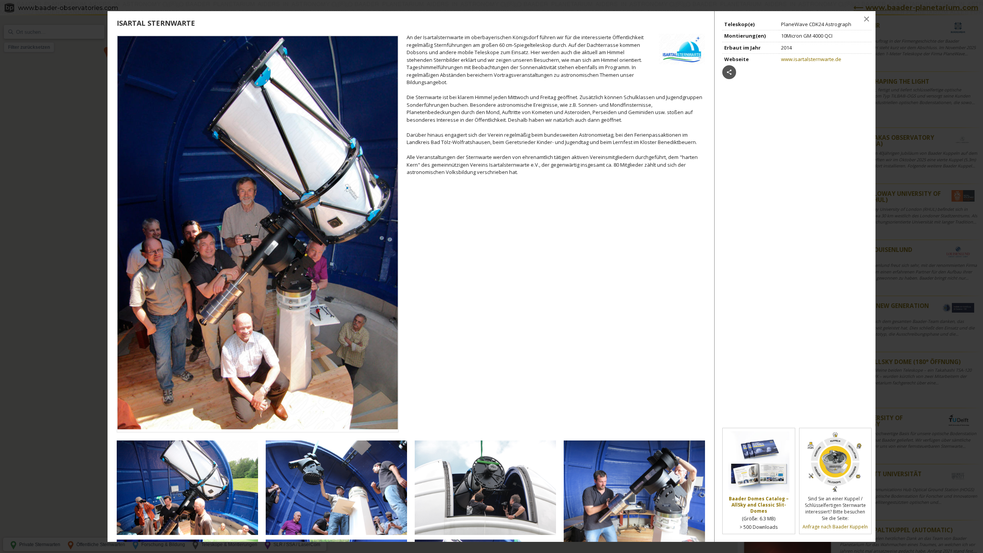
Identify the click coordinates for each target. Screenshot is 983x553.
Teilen (729, 72)
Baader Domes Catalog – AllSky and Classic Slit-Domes (759, 505)
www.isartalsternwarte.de (811, 59)
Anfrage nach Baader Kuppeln (835, 526)
